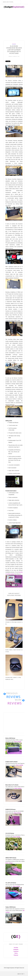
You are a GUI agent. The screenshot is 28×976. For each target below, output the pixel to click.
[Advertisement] (14, 26)
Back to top (21, 973)
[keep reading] (17, 741)
